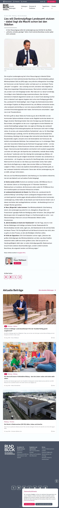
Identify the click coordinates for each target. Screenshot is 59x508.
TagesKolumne (45, 7)
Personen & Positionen (32, 7)
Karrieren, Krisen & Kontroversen (46, 458)
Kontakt (31, 452)
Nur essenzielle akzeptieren (44, 504)
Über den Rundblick (34, 450)
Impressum (20, 450)
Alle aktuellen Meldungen (46, 290)
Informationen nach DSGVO (22, 456)
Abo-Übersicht (33, 456)
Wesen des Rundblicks (35, 454)
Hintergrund (24, 7)
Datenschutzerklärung (29, 500)
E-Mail (18, 263)
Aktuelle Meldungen (12, 7)
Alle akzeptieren (29, 504)
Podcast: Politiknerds (47, 452)
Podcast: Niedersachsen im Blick (48, 449)
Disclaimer (19, 452)
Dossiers (54, 7)
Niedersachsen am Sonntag (46, 455)
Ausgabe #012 (21, 252)
